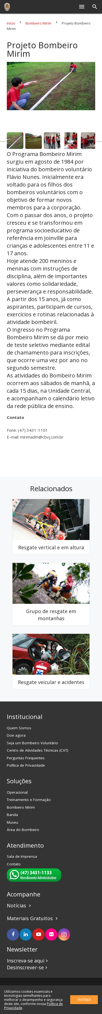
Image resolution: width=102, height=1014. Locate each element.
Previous (2, 138)
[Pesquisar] (94, 7)
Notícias (19, 905)
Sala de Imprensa (22, 856)
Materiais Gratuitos (30, 918)
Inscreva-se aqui (28, 960)
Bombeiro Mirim (38, 23)
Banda (12, 814)
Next (99, 138)
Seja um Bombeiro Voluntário (32, 742)
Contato (14, 864)
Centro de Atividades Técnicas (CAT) (37, 750)
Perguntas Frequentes (26, 757)
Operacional (17, 792)
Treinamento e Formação (29, 799)
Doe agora (16, 735)
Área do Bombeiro (23, 829)
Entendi (84, 999)
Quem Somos (19, 727)
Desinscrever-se (28, 967)
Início (11, 23)
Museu (12, 822)
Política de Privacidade (26, 765)
